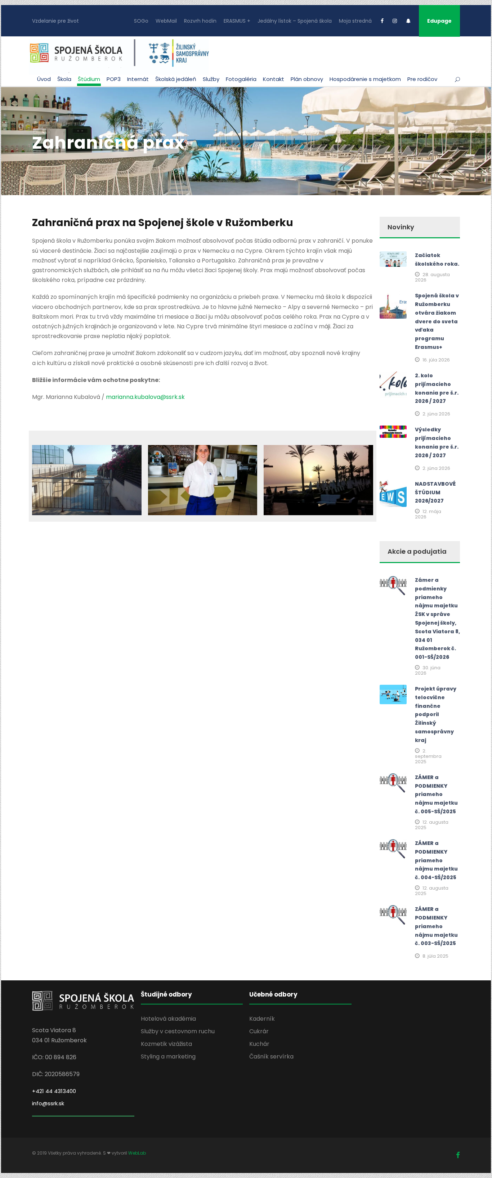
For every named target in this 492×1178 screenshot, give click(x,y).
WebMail (166, 20)
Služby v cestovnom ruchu (178, 1031)
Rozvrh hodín (200, 20)
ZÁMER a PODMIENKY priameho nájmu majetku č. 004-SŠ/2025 (436, 860)
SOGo (141, 20)
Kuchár (259, 1044)
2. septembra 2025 (428, 756)
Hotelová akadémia (168, 1019)
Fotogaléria (241, 79)
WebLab (137, 1153)
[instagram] (395, 20)
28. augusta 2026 (432, 277)
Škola (64, 79)
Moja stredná (355, 20)
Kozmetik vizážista (166, 1044)
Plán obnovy (307, 79)
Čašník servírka (271, 1056)
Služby (211, 79)
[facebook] (382, 20)
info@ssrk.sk (48, 1103)
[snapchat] (408, 20)
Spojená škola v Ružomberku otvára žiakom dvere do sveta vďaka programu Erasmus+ (437, 321)
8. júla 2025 (435, 956)
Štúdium (89, 79)
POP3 (114, 79)
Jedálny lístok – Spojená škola (295, 20)
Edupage (439, 20)
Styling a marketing (168, 1056)
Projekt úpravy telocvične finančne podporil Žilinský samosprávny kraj (435, 714)
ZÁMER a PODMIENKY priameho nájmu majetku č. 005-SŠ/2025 (436, 794)
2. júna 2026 (436, 413)
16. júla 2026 (436, 359)
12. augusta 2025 (431, 825)
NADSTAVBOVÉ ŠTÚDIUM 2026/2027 (435, 492)
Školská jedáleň (175, 79)
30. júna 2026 (427, 670)
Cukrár (259, 1031)
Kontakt (273, 79)
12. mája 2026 (428, 514)
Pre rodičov (422, 79)
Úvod (44, 79)
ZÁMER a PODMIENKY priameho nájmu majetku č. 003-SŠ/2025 (436, 926)
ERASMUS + (237, 20)
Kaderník (262, 1019)
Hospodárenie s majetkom (365, 79)
